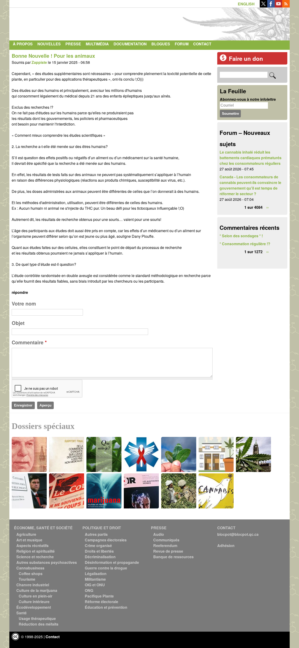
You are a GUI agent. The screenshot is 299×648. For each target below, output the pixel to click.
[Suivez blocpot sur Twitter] (263, 6)
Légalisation (96, 573)
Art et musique (29, 540)
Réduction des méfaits (38, 624)
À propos (23, 44)
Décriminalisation (100, 556)
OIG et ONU (95, 584)
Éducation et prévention (106, 607)
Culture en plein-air (35, 596)
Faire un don (246, 58)
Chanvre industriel (32, 584)
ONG (89, 590)
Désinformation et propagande (112, 562)
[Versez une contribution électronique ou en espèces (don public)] (223, 59)
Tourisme (27, 579)
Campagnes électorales (106, 540)
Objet (18, 323)
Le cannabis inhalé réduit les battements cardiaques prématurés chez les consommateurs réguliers (250, 157)
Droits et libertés (99, 551)
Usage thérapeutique (37, 618)
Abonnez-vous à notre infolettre (248, 99)
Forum (182, 44)
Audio (158, 534)
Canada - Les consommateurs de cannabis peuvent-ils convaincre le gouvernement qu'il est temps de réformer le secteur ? (250, 185)
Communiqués (166, 540)
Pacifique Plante (99, 596)
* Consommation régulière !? (245, 243)
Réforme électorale (101, 601)
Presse (73, 44)
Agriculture (26, 534)
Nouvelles (49, 44)
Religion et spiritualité (35, 551)
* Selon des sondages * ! (241, 235)
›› (267, 207)
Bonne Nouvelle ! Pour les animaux (53, 55)
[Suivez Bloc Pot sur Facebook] (271, 6)
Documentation (130, 44)
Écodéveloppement (33, 607)
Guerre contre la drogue (106, 568)
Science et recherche (35, 556)
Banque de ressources (173, 556)
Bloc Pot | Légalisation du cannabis (55, 23)
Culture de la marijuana (36, 590)
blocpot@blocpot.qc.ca (238, 534)
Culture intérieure (34, 601)
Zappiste (39, 62)
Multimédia (97, 44)
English (246, 4)
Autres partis (96, 534)
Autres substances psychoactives (46, 562)
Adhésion (226, 545)
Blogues (160, 44)
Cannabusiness (30, 568)
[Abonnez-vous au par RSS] (286, 6)
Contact (202, 44)
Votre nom (24, 303)
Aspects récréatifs (32, 545)
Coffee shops (31, 573)
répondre (20, 292)
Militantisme (95, 579)
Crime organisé (98, 545)
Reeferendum (165, 545)
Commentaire (29, 342)
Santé (21, 613)
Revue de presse (168, 551)
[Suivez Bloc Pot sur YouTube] (278, 6)
